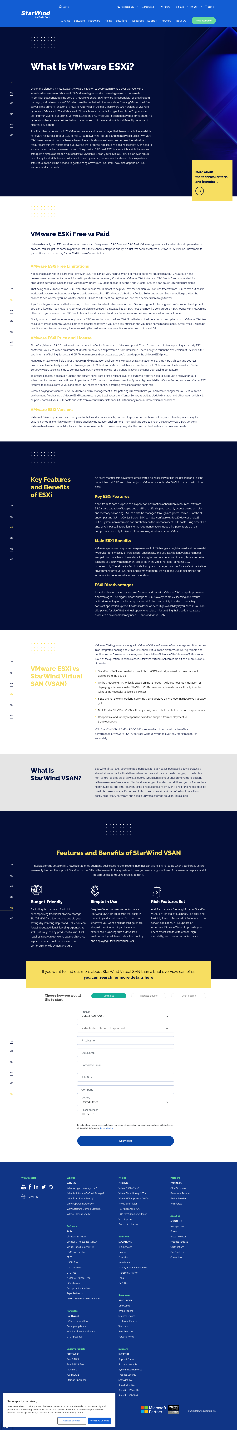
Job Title (86, 1077)
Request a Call (127, 7)
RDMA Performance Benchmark (83, 1298)
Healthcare (124, 1262)
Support (123, 1354)
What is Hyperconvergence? (82, 1188)
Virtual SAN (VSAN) (77, 1236)
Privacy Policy (106, 1128)
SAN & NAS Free (75, 1364)
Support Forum (126, 1359)
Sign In (211, 7)
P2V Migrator (74, 1283)
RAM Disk (72, 1369)
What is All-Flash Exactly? (80, 1198)
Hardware (73, 1316)
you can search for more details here (118, 977)
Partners (176, 1183)
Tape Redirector (75, 1293)
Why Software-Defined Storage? (84, 1209)
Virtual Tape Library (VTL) (80, 1247)
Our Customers (178, 1252)
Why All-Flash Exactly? (79, 1214)
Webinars (123, 1326)
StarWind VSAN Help (129, 1390)
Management (177, 1226)
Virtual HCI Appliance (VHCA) (82, 1241)
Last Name (87, 1053)
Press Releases (178, 1236)
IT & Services (125, 1247)
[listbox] (125, 1016)
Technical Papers (127, 1321)
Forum (167, 7)
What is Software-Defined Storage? (85, 1193)
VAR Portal (176, 1203)
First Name (88, 1040)
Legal (121, 1278)
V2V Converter (74, 1267)
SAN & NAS (73, 1359)
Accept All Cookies (99, 1421)
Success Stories (126, 1316)
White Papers (125, 1311)
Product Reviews (179, 1241)
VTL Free (71, 1272)
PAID (69, 1231)
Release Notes (126, 1336)
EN (195, 7)
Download (149, 7)
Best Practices (126, 1331)
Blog (182, 7)
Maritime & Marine (128, 1272)
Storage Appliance (76, 1380)
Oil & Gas (123, 1283)
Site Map (33, 1196)
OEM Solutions (178, 1188)
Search (66, 7)
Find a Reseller (178, 1198)
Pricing (123, 1183)
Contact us (176, 1257)
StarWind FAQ (125, 1380)
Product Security (127, 1375)
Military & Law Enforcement (133, 1267)
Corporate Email (91, 1065)
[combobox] (86, 1114)
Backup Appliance (76, 1326)
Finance (122, 1252)
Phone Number (90, 1110)
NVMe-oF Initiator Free (78, 1278)
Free (69, 1257)
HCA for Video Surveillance (81, 1331)
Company (87, 1089)
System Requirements (130, 1369)
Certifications (177, 1247)
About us (176, 1221)
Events (174, 1231)
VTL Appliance (74, 1336)
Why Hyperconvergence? (80, 1203)
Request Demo (204, 20)
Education (123, 1257)
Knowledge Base (127, 1385)
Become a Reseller (180, 1193)
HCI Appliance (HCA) (77, 1321)
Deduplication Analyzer (79, 1288)
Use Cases (124, 1305)
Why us (71, 1183)
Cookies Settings (71, 1421)
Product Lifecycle (127, 1364)
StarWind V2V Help (128, 1395)
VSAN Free (72, 1262)
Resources (125, 1300)
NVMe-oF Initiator (76, 1252)
